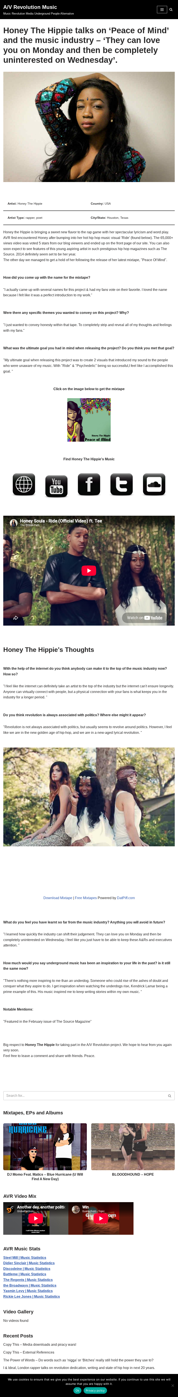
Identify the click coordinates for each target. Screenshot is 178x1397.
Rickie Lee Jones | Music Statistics (31, 1296)
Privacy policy (95, 1390)
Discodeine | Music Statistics (26, 1269)
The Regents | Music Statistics (28, 1280)
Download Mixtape (57, 898)
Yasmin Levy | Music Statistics (28, 1291)
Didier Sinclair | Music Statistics (29, 1263)
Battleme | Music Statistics (24, 1274)
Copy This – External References (28, 1352)
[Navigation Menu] (162, 9)
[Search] (171, 9)
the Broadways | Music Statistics (29, 1285)
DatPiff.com (126, 898)
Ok (77, 1390)
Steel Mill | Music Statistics (24, 1257)
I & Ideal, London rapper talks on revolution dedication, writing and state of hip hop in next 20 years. (79, 1368)
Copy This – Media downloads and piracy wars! (39, 1344)
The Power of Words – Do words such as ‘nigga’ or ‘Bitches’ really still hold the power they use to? (78, 1360)
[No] (172, 1385)
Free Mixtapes (86, 898)
